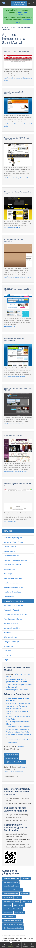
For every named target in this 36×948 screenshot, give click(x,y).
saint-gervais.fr (19, 905)
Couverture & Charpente (12, 565)
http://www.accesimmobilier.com (14, 424)
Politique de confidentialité (13, 772)
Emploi (17, 946)
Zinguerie (7, 660)
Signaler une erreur (12, 758)
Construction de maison (12, 556)
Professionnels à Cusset (11, 886)
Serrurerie (7, 651)
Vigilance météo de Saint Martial (17, 732)
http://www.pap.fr (9, 326)
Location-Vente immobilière (13, 601)
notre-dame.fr (8, 897)
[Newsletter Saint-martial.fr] (29, 3)
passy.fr (18, 897)
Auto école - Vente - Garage (13, 542)
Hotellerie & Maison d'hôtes (13, 587)
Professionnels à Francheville (13, 890)
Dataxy (22, 767)
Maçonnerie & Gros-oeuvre (13, 605)
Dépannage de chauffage (13, 578)
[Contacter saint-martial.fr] (33, 3)
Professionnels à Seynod (11, 901)
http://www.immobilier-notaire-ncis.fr (15, 376)
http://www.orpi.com (10, 521)
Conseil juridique (10, 551)
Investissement (9, 596)
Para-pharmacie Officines (13, 619)
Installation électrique (11, 583)
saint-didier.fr (27, 901)
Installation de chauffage (12, 592)
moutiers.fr (24, 893)
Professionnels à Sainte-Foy (12, 920)
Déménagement (9, 569)
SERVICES (8, 531)
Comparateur (11, 946)
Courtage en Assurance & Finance (16, 560)
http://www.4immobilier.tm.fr (12, 227)
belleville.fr (26, 878)
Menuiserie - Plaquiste (12, 610)
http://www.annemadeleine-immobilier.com (17, 277)
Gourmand (25, 946)
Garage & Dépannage (11, 642)
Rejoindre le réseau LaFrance (15, 762)
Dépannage (8, 574)
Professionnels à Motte (11, 893)
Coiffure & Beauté (10, 547)
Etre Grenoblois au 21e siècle (13, 924)
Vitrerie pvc (8, 655)
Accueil (3, 946)
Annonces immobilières (12, 628)
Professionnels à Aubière (11, 878)
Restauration (8, 646)
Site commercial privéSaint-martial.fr (19, 3)
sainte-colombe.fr (9, 916)
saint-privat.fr (8, 913)
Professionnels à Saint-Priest (13, 909)
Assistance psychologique (13, 538)
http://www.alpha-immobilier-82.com (15, 471)
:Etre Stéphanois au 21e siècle (13, 928)
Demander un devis (12, 754)
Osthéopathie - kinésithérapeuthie (16, 614)
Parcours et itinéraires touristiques (18, 703)
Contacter (20, 747)
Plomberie (7, 633)
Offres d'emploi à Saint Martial (17, 690)
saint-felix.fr (7, 905)
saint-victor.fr (19, 913)
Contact (32, 946)
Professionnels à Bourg (11, 882)
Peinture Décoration (11, 623)
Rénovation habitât (10, 637)
